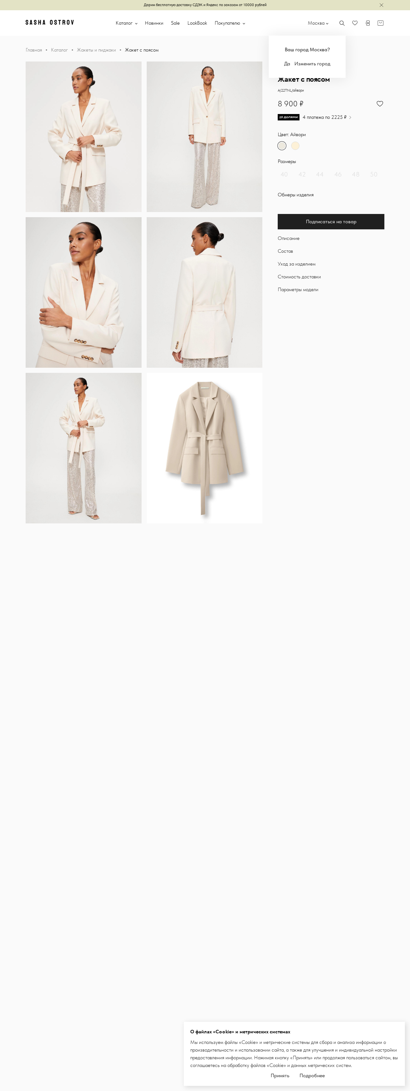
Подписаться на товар (331, 221)
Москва (316, 23)
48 (356, 174)
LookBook (197, 23)
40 (284, 174)
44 (320, 174)
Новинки (154, 23)
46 (338, 174)
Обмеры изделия (296, 195)
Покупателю (228, 23)
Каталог (125, 23)
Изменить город (312, 64)
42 (302, 174)
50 (374, 174)
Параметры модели (298, 289)
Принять (280, 1075)
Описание (288, 238)
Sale (175, 23)
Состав (285, 251)
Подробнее (312, 1075)
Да (287, 64)
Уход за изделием (297, 264)
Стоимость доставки (299, 277)
